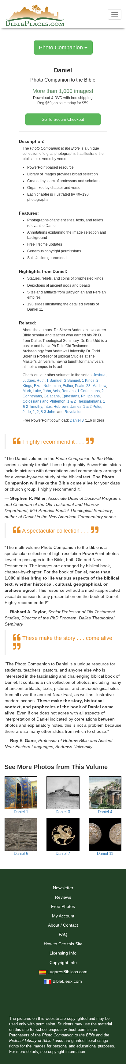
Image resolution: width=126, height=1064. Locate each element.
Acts (56, 391)
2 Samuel (72, 380)
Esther (68, 386)
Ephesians (70, 396)
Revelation (74, 412)
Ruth (41, 380)
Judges (29, 380)
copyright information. (67, 1052)
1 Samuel (54, 380)
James (75, 406)
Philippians (90, 396)
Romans (68, 391)
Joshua (99, 375)
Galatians (52, 396)
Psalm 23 (83, 386)
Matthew (99, 386)
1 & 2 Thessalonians (84, 401)
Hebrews (61, 406)
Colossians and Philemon (44, 401)
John (47, 391)
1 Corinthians (88, 391)
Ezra (38, 386)
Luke (37, 391)
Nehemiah (52, 386)
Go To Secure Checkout (63, 119)
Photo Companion (61, 47)
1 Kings (88, 380)
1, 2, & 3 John (44, 412)
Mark (27, 391)
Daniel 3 (77, 420)
